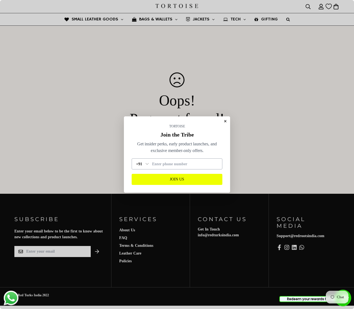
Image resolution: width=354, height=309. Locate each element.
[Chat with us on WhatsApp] (11, 298)
